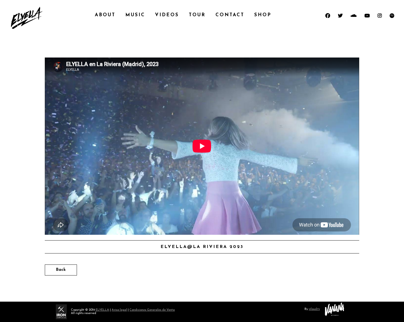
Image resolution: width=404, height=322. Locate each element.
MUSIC (135, 15)
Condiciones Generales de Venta (152, 310)
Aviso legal (119, 310)
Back (61, 270)
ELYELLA (102, 310)
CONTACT (229, 15)
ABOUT (105, 15)
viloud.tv (314, 309)
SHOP (262, 15)
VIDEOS (167, 15)
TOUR (197, 15)
